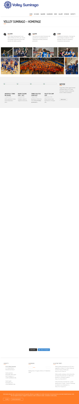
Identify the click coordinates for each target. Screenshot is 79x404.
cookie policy (6, 395)
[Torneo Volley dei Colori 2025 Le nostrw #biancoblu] (66, 326)
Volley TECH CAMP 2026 (49, 94)
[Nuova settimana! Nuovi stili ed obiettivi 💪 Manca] (30, 123)
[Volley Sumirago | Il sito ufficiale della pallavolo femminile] (21, 5)
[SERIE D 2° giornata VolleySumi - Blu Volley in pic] (30, 185)
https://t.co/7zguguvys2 (60, 386)
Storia (59, 34)
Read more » (63, 99)
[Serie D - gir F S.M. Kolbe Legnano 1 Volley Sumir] (48, 159)
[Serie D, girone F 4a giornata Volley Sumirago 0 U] (48, 118)
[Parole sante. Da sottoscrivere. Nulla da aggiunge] (30, 258)
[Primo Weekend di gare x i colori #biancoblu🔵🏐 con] (12, 287)
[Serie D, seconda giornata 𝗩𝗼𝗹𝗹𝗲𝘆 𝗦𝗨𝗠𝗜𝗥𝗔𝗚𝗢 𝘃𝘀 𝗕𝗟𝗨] (66, 191)
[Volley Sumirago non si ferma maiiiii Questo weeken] (48, 327)
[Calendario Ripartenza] (23, 87)
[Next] (48, 367)
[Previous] (30, 367)
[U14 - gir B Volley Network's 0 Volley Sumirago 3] (66, 163)
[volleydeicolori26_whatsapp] (36, 87)
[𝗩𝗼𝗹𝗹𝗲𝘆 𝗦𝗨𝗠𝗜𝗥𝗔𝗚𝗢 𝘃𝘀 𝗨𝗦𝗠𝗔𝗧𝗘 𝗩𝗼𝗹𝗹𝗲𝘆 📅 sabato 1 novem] (12, 197)
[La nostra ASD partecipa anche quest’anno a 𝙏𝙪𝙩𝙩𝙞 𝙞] (48, 266)
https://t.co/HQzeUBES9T (61, 379)
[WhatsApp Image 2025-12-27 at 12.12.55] (50, 87)
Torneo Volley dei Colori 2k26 (36, 94)
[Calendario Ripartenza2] (10, 87)
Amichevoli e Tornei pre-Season (10, 94)
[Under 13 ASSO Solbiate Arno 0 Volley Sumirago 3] (66, 117)
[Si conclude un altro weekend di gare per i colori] (48, 216)
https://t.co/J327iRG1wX (60, 371)
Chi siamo (10, 34)
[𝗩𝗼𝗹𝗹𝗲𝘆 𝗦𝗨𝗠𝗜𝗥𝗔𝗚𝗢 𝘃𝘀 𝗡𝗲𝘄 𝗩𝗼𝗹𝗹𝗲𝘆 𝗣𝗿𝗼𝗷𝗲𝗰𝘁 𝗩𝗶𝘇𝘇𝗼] (12, 129)
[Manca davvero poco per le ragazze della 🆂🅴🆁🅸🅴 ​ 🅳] (66, 271)
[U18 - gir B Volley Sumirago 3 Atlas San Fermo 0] (30, 157)
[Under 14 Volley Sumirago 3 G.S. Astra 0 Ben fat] (12, 149)
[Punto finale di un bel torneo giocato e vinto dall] (12, 329)
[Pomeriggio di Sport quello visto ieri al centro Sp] (30, 334)
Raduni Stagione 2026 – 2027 (22, 94)
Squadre (34, 34)
